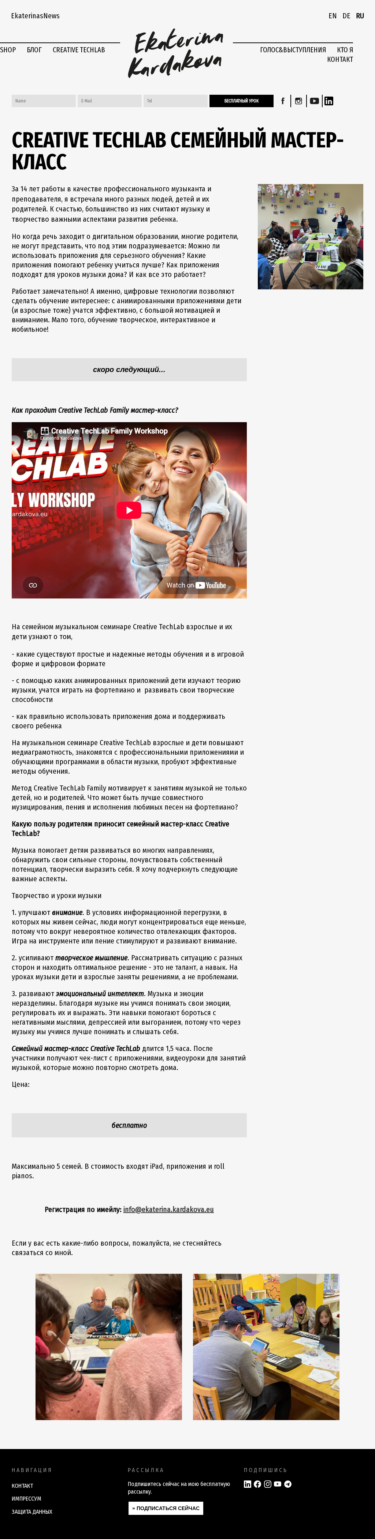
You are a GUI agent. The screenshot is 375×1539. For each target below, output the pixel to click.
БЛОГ (34, 49)
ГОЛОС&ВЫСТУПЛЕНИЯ (293, 49)
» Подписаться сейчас (166, 1508)
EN (332, 15)
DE (346, 15)
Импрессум (26, 1498)
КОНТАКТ (340, 59)
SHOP (8, 49)
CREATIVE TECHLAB (79, 49)
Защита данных (32, 1511)
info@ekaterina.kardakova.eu (168, 1209)
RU (360, 15)
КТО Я (345, 49)
